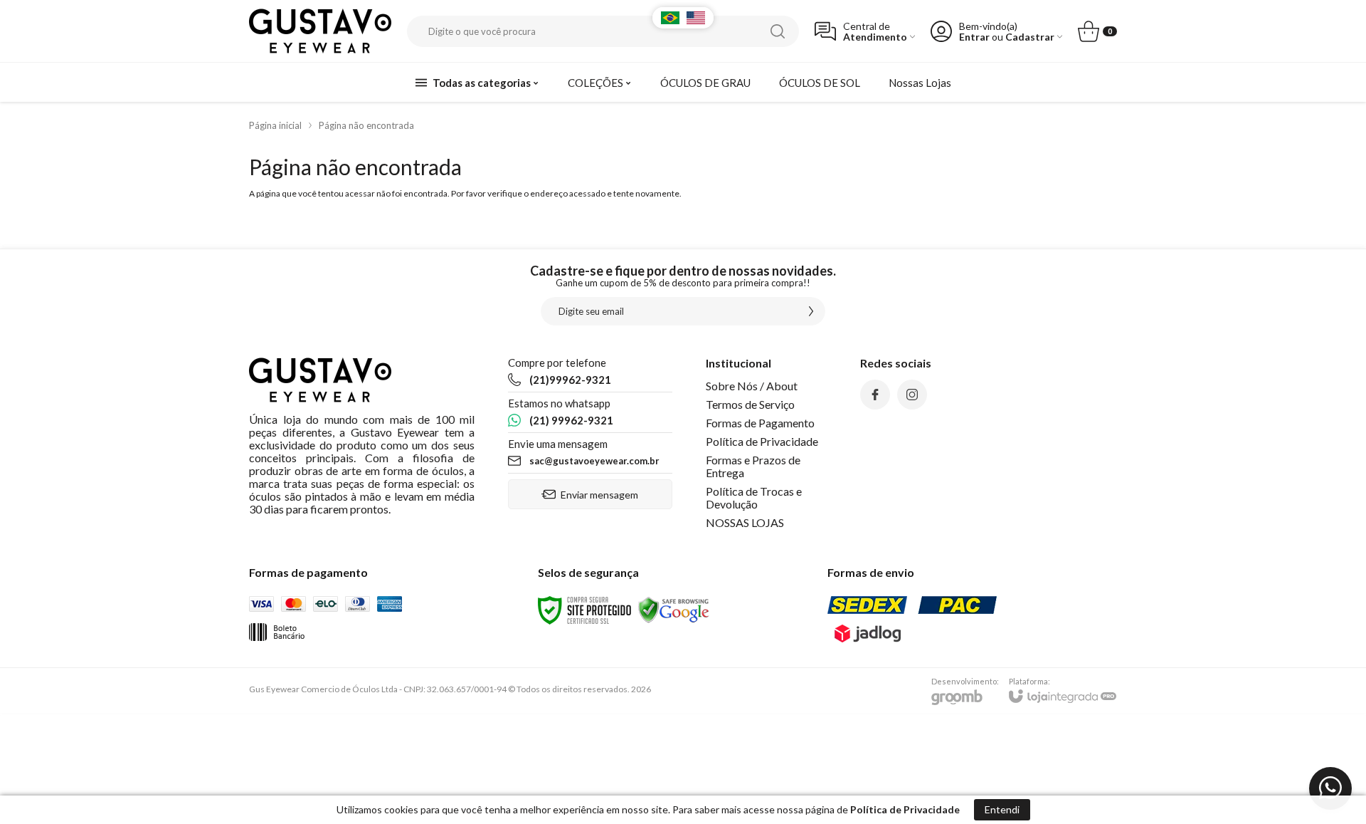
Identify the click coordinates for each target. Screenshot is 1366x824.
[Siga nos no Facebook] (875, 395)
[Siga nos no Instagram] (912, 395)
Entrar (974, 36)
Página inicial (275, 125)
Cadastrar (1029, 36)
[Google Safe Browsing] (673, 609)
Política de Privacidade (762, 441)
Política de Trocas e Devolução (754, 497)
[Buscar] (777, 31)
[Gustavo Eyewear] (320, 31)
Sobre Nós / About (752, 385)
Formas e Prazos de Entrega (753, 466)
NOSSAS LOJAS (745, 522)
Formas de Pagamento (760, 422)
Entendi (1002, 809)
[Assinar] (811, 311)
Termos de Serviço (750, 404)
